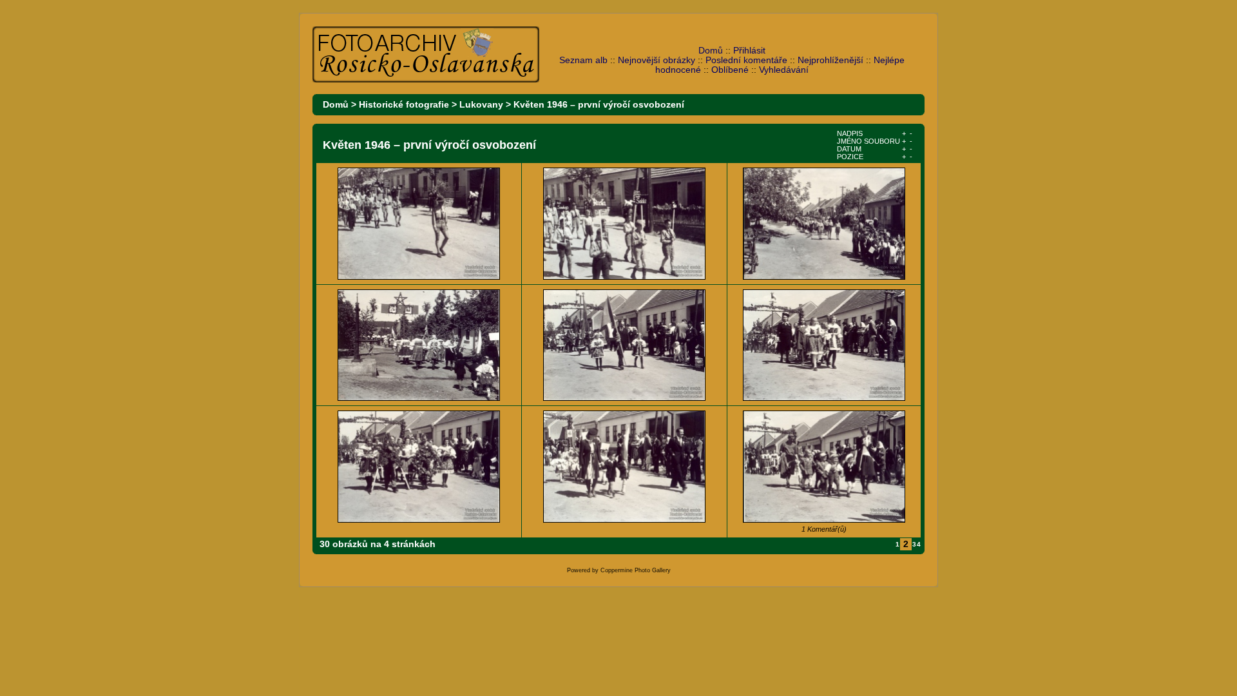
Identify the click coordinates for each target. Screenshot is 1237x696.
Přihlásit (749, 50)
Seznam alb (583, 60)
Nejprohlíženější (830, 60)
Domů (710, 50)
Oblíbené (730, 70)
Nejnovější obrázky (656, 60)
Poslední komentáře (746, 60)
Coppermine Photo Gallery (635, 570)
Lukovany (481, 105)
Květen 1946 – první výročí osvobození (598, 105)
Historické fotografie (404, 105)
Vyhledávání (784, 70)
